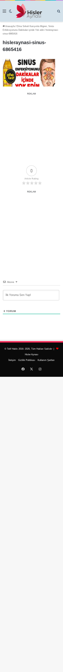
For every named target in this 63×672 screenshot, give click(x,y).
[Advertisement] (31, 128)
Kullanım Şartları (46, 360)
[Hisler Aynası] (29, 11)
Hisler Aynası (31, 354)
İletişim (12, 360)
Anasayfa (10, 26)
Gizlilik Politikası (26, 360)
